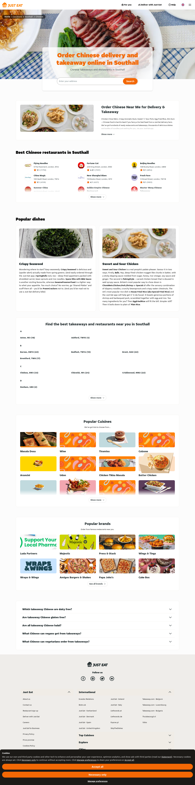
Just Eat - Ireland (117, 699)
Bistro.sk (82, 705)
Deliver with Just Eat (151, 4)
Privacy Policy (28, 734)
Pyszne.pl (115, 722)
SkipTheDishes (117, 728)
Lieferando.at (116, 710)
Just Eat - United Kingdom (89, 728)
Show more (106, 134)
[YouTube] (111, 678)
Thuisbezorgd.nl (149, 716)
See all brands (96, 583)
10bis (144, 722)
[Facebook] (83, 678)
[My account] (190, 5)
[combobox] (89, 81)
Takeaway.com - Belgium (152, 699)
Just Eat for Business (31, 728)
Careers (26, 722)
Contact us (27, 705)
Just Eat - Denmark (86, 716)
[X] (102, 678)
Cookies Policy (29, 746)
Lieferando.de (116, 716)
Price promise (28, 740)
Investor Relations (86, 699)
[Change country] (183, 4)
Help (173, 4)
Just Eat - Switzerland (87, 710)
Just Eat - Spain (85, 722)
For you (127, 4)
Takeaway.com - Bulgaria (152, 710)
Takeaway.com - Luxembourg (154, 705)
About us (26, 699)
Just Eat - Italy (116, 705)
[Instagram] (92, 678)
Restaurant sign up (30, 710)
